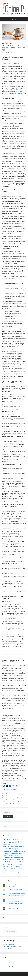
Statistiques (12, 868)
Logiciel (19, 859)
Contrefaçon (12, 848)
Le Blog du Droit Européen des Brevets (12, 946)
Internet (11, 859)
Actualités (7, 842)
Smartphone (16, 866)
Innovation (6, 859)
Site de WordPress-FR (8, 967)
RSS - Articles (7, 919)
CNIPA (7, 846)
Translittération (6, 871)
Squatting (5, 868)
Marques (12, 861)
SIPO (11, 866)
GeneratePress (21, 974)
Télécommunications (7, 872)
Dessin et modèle (11, 851)
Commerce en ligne (14, 846)
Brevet (5, 796)
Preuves (8, 864)
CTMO (4, 851)
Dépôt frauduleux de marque (11, 855)
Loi (22, 859)
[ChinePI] (14, 8)
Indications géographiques (18, 857)
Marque (6, 861)
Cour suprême (21, 849)
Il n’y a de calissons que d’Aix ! (16, 889)
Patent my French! (7, 948)
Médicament (5, 864)
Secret (8, 866)
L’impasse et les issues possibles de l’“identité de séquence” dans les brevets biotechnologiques (17, 895)
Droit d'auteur (12, 853)
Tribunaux (14, 870)
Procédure (14, 864)
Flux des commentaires (9, 965)
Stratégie (19, 868)
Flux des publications (8, 963)
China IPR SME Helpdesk (16, 844)
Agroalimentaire (14, 842)
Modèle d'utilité (18, 862)
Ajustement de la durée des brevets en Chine (14, 630)
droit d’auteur (19, 853)
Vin (19, 872)
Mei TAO (13, 790)
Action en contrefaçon (10, 839)
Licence (15, 859)
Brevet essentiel (6, 844)
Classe (4, 846)
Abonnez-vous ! (8, 816)
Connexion (5, 961)
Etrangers (6, 857)
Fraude (11, 857)
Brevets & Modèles (8, 794)
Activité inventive (21, 839)
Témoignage (15, 872)
